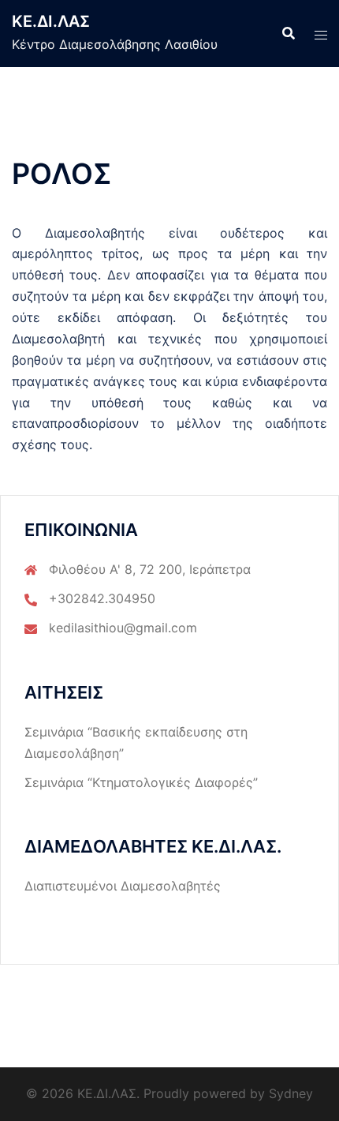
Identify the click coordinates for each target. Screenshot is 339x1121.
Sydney (291, 1093)
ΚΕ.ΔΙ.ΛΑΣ (51, 21)
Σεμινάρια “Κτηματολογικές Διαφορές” (141, 782)
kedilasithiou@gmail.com (123, 627)
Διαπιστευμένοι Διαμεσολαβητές (122, 886)
